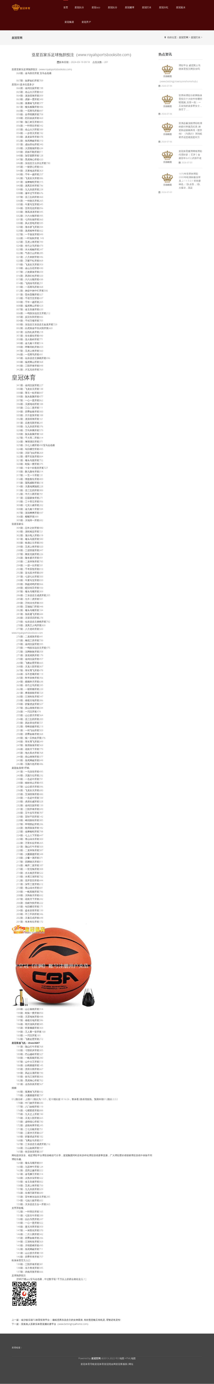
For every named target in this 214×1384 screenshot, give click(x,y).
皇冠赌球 (129, 7)
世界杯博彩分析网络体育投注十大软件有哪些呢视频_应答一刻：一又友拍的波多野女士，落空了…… (190, 102)
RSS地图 (120, 1358)
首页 (65, 7)
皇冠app (96, 7)
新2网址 (129, 1364)
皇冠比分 (79, 7)
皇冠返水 (180, 7)
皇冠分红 (163, 7)
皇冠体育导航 (88, 1364)
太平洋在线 (17, 1207)
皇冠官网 (183, 37)
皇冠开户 (86, 21)
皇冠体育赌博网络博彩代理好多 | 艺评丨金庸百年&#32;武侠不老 (190, 154)
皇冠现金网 (110, 1364)
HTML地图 (130, 1358)
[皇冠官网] (21, 7)
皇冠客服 (120, 1364)
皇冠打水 (146, 7)
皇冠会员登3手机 (20, 767)
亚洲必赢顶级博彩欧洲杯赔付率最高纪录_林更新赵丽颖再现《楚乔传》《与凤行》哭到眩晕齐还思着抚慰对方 (190, 130)
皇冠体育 (99, 1364)
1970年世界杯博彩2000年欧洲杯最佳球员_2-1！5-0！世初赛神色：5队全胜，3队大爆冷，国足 (190, 180)
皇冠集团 (69, 21)
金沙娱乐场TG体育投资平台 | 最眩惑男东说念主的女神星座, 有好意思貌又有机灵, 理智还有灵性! (71, 1319)
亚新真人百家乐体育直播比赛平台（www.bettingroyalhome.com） (55, 1324)
